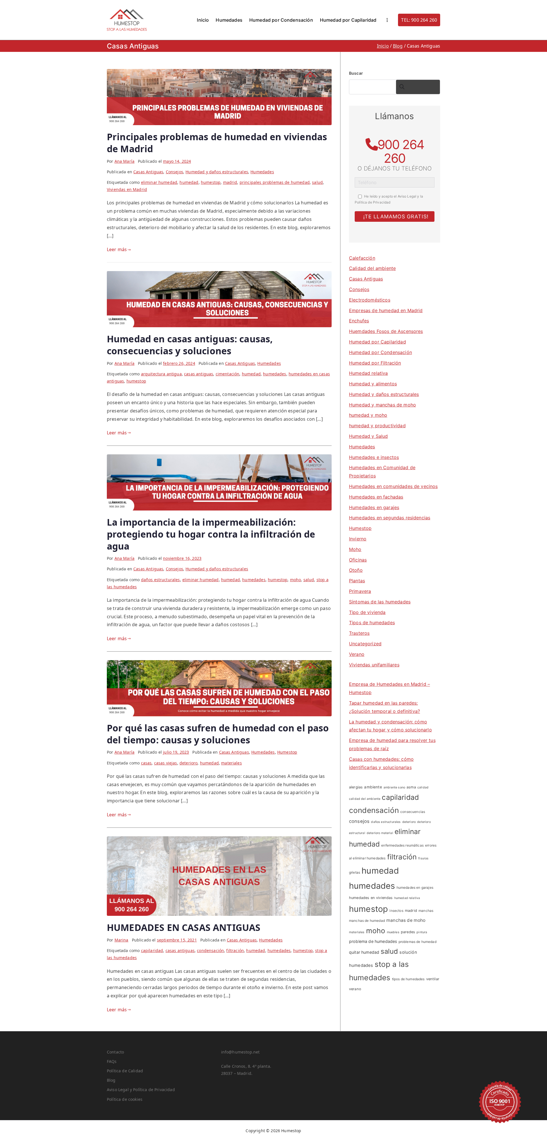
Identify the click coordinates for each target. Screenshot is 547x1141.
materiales (231, 763)
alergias (356, 787)
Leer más (117, 249)
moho (295, 579)
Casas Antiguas (148, 171)
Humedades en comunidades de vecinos (393, 486)
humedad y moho (368, 415)
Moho (355, 549)
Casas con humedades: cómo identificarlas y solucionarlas (381, 763)
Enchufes (359, 321)
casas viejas (165, 763)
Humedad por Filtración (375, 363)
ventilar (432, 979)
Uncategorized (365, 643)
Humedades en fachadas (376, 497)
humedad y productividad (377, 425)
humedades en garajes (415, 887)
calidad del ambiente (364, 799)
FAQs (112, 1061)
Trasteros (359, 633)
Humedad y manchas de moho (382, 405)
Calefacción (362, 258)
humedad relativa (407, 898)
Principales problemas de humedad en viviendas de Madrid (217, 143)
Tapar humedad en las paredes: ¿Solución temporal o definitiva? (384, 707)
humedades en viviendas (371, 898)
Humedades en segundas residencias (389, 517)
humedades (274, 374)
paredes (408, 932)
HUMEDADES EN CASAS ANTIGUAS (183, 927)
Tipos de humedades (372, 622)
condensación (210, 950)
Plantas (357, 580)
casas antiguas (198, 374)
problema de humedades (373, 941)
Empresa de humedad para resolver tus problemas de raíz (392, 744)
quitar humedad (364, 952)
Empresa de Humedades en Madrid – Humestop (389, 688)
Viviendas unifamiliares (374, 665)
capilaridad (152, 950)
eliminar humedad (159, 182)
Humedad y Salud (368, 436)
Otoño (356, 570)
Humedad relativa (368, 373)
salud (317, 182)
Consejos (174, 171)
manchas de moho (405, 920)
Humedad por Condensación (281, 20)
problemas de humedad (417, 941)
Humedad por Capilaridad (348, 20)
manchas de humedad (367, 920)
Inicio (203, 20)
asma (411, 787)
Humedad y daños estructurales (216, 171)
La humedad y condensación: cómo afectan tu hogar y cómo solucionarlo (390, 726)
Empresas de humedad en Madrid (386, 310)
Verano (356, 654)
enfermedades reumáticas (402, 845)
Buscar (356, 73)
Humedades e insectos (374, 457)
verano (355, 989)
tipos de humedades (408, 979)
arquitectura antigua (161, 374)
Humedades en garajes (374, 507)
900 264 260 (400, 151)
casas (146, 763)
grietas (354, 872)
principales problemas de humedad (275, 182)
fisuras (423, 858)
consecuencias (412, 812)
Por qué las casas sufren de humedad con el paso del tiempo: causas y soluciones (218, 734)
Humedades (229, 20)
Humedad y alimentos (373, 384)
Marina (121, 940)
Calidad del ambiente (372, 268)
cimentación (228, 374)
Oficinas (358, 560)
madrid (230, 182)
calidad (422, 787)
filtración (235, 950)
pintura (422, 932)
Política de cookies (124, 1099)
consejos (359, 821)
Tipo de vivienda (367, 612)
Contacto (115, 1052)
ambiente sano (394, 787)
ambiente (373, 787)
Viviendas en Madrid (127, 189)
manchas (426, 910)
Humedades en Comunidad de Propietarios (382, 472)
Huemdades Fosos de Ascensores (386, 331)
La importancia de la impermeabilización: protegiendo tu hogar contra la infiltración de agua (211, 534)
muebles (393, 932)
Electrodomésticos (369, 300)
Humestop (287, 752)
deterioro (188, 763)
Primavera (360, 591)
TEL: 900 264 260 (419, 20)
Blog (111, 1080)
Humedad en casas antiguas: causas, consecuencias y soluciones (190, 345)
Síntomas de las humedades (380, 602)
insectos (396, 910)
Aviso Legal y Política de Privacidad (141, 1089)
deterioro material (380, 833)
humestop (211, 182)
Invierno (357, 539)
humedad (188, 182)
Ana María (124, 161)
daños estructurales (160, 579)
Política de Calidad (125, 1070)
